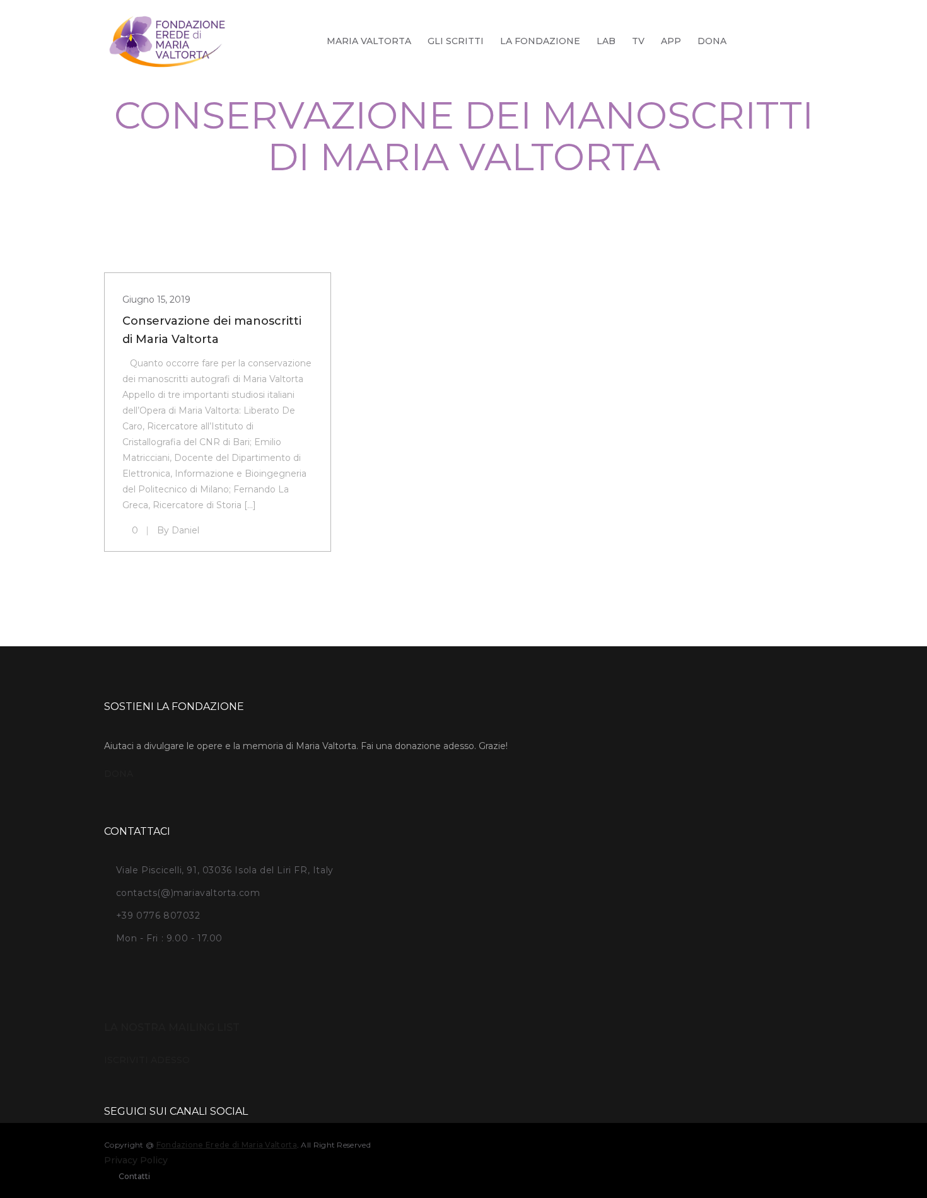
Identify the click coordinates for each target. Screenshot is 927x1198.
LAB (606, 41)
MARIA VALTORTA (369, 41)
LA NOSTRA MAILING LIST (172, 1027)
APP (671, 41)
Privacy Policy (136, 1160)
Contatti (134, 1176)
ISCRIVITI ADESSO (147, 1060)
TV (638, 41)
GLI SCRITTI (456, 41)
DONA (711, 41)
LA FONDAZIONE (540, 41)
